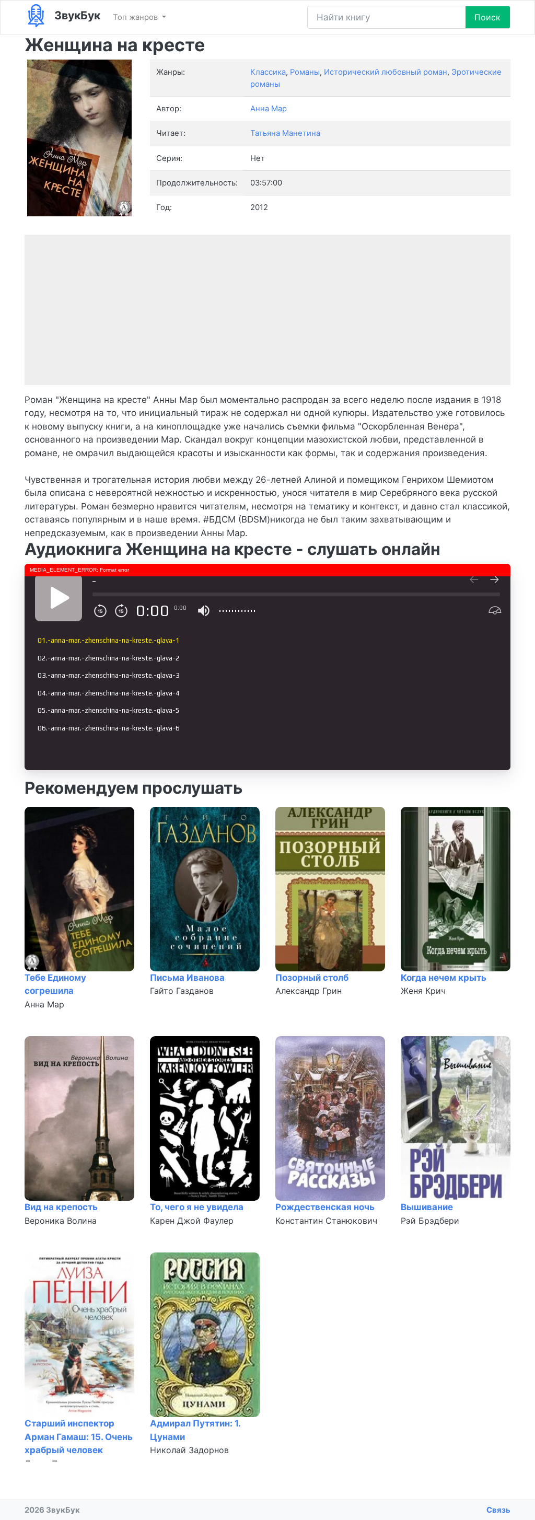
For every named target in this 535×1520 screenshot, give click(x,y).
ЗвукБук (76, 15)
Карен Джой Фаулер (192, 1220)
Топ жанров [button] (136, 17)
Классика (268, 72)
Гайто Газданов (182, 990)
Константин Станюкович (326, 1220)
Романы (305, 72)
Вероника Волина (61, 1220)
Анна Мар (44, 1004)
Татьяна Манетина (285, 133)
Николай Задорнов (189, 1450)
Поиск (487, 17)
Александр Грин (308, 990)
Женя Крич (423, 990)
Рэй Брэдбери (430, 1220)
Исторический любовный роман (385, 72)
